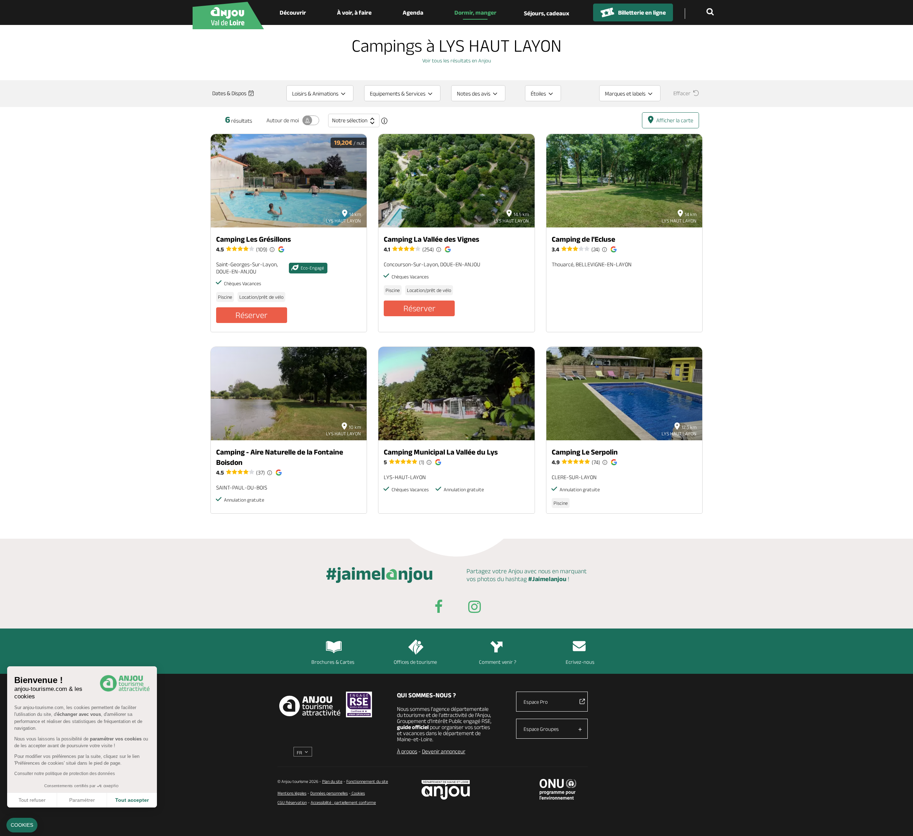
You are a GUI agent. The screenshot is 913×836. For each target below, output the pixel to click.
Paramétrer (82, 800)
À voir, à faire (354, 12)
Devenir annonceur (443, 751)
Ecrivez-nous (580, 662)
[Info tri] (384, 121)
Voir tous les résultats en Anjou (456, 60)
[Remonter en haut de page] (899, 822)
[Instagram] (474, 608)
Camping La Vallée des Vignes (431, 239)
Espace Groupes (541, 729)
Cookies (358, 793)
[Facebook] (439, 608)
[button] (21, 825)
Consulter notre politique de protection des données (64, 773)
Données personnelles (329, 793)
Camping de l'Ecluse (583, 239)
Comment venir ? (497, 662)
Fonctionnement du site (367, 781)
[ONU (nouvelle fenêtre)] (558, 789)
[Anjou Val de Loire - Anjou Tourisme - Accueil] (228, 15)
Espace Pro (536, 702)
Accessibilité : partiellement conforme (343, 802)
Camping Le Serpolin (585, 452)
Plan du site (332, 781)
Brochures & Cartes (333, 662)
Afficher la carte (674, 120)
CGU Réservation (292, 802)
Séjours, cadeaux (546, 13)
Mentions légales (291, 793)
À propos (407, 751)
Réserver (251, 315)
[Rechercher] (711, 12)
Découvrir (293, 12)
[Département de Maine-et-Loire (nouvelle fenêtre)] (446, 790)
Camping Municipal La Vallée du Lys (441, 452)
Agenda (413, 12)
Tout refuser (32, 800)
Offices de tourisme (415, 662)
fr (299, 752)
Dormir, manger (475, 12)
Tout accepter (132, 800)
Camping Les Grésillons (253, 239)
